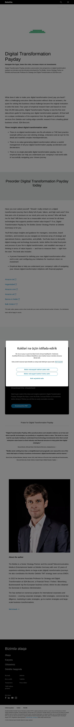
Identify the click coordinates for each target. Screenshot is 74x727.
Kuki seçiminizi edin (37, 378)
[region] (37, 363)
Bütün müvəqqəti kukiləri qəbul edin (37, 369)
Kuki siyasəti (58, 362)
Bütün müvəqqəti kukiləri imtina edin (37, 374)
